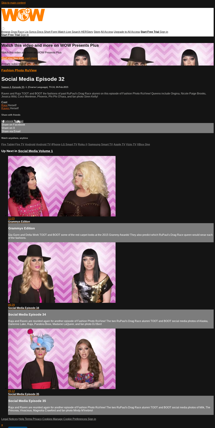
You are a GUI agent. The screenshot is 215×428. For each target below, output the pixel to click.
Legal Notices (9, 419)
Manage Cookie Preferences (70, 419)
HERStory (87, 31)
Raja (4, 105)
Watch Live (65, 31)
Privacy (37, 419)
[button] (3, 29)
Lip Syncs (31, 31)
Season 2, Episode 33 (13, 87)
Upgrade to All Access (127, 31)
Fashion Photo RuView (19, 70)
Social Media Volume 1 (35, 151)
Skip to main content (13, 2)
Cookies (47, 419)
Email (19, 121)
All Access (107, 31)
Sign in (164, 31)
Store (97, 31)
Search (76, 31)
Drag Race (18, 31)
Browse (6, 31)
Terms (29, 419)
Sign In (24, 34)
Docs (40, 31)
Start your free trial (12, 58)
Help (21, 419)
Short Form (51, 31)
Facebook (7, 121)
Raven (5, 108)
